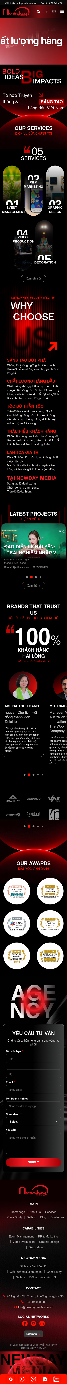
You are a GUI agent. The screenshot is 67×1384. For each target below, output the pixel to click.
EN (54, 11)
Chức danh (14, 1114)
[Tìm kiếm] (38, 11)
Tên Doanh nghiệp (18, 1098)
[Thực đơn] (62, 11)
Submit (33, 1162)
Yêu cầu (11, 1130)
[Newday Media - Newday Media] (16, 11)
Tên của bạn (14, 1051)
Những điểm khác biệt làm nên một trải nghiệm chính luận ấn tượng (32, 550)
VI (47, 11)
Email (10, 1082)
